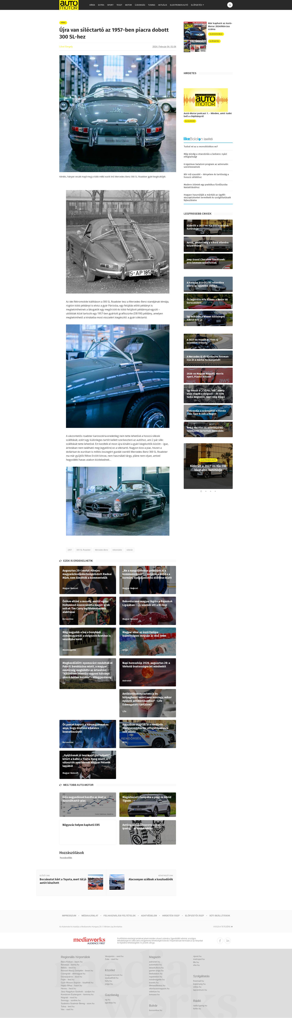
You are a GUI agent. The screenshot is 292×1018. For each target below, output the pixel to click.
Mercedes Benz (101, 550)
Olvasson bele (216, 34)
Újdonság (140, 5)
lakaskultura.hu (156, 967)
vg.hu (107, 999)
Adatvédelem (149, 915)
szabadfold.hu (111, 978)
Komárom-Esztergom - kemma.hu (77, 994)
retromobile (117, 550)
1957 (70, 550)
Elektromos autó (179, 5)
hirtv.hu (108, 981)
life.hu (196, 962)
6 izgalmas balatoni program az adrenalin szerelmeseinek (206, 165)
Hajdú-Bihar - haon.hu (71, 985)
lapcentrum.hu (200, 990)
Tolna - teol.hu (68, 1006)
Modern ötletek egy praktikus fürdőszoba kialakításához (206, 186)
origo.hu (109, 984)
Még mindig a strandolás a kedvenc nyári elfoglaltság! (205, 155)
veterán (130, 550)
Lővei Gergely (66, 46)
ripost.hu (197, 956)
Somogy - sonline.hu (71, 1000)
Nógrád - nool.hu (69, 997)
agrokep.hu (110, 1002)
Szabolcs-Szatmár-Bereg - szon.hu (77, 1003)
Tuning (151, 5)
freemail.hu (198, 981)
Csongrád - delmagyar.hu (73, 973)
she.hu (196, 965)
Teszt (119, 5)
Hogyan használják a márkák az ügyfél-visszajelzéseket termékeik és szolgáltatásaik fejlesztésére (207, 197)
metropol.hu (199, 959)
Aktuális (162, 5)
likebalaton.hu (155, 973)
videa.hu (197, 987)
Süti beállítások (219, 915)
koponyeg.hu (199, 984)
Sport (110, 5)
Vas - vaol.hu (67, 1009)
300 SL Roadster (83, 550)
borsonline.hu (155, 1010)
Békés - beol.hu (68, 967)
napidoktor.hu (155, 976)
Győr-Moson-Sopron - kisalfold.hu (77, 982)
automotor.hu (155, 964)
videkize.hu (154, 991)
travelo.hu (154, 982)
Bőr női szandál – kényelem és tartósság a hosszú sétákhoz (206, 175)
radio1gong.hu (200, 1005)
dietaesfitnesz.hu (157, 985)
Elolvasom (190, 121)
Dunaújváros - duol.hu (71, 976)
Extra (101, 5)
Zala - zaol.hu (111, 959)
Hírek (92, 5)
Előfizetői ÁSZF (194, 915)
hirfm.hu (197, 1008)
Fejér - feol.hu (67, 979)
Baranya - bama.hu (70, 964)
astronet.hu (154, 961)
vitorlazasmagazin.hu (159, 988)
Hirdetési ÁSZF (171, 915)
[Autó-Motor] (68, 5)
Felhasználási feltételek (120, 915)
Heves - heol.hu (68, 988)
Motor (128, 5)
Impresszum (69, 915)
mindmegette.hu (157, 979)
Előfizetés (196, 5)
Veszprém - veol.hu (114, 956)
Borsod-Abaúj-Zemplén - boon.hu (77, 970)
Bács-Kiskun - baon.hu (72, 961)
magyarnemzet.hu (113, 975)
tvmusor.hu (154, 994)
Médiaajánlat (90, 915)
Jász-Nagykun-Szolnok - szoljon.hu (78, 991)
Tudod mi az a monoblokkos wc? (201, 146)
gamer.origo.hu (156, 970)
